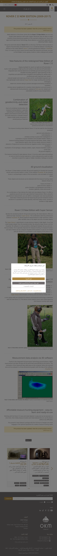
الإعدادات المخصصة (28, 286)
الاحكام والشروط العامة (21, 290)
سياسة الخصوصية (37, 290)
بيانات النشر (29, 290)
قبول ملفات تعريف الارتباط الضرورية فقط (29, 283)
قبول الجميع (29, 279)
